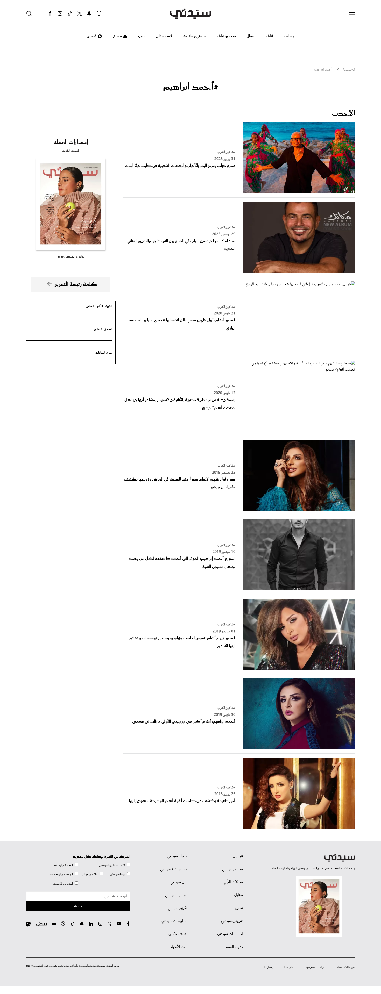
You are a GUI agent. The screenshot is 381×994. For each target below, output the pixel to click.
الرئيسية (349, 70)
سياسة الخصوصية (315, 967)
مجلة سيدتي (177, 856)
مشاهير (288, 36)
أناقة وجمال (90, 874)
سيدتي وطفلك (194, 36)
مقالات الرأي (233, 882)
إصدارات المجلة (71, 142)
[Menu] (352, 13)
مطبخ (117, 36)
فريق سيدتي (177, 908)
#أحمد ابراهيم (190, 87)
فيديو (91, 36)
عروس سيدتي (232, 921)
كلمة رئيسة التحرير (76, 284)
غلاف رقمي (177, 934)
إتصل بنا (268, 967)
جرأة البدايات (103, 352)
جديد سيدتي (176, 895)
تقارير (239, 908)
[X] (79, 13)
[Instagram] (60, 13)
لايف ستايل (164, 36)
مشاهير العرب (226, 152)
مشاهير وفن (117, 874)
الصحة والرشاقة (63, 865)
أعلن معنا (289, 967)
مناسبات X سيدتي (173, 869)
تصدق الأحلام (103, 329)
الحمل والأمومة (63, 883)
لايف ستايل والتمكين (112, 865)
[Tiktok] (70, 13)
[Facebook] (50, 13)
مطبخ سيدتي (232, 869)
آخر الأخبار (179, 947)
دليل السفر (234, 947)
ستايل (238, 895)
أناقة (269, 36)
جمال (250, 36)
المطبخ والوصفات (61, 874)
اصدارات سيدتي (230, 934)
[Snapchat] (89, 13)
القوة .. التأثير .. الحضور (98, 306)
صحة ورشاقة (226, 36)
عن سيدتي (178, 882)
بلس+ (141, 36)
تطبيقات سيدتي (174, 921)
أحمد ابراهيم (323, 70)
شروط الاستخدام (346, 967)
